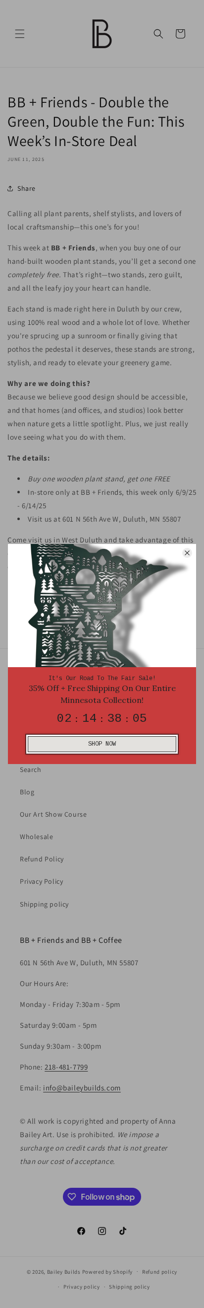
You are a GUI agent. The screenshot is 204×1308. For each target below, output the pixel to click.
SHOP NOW (102, 744)
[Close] (187, 553)
